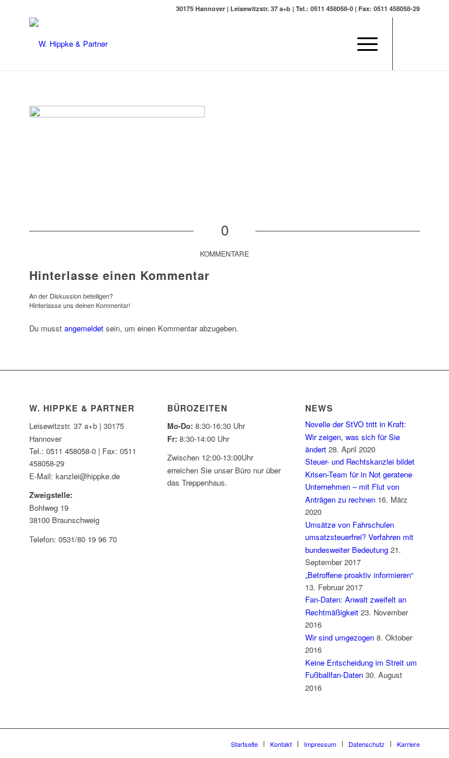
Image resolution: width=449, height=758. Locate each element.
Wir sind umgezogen (339, 637)
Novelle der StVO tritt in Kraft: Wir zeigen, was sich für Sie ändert (355, 436)
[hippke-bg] (68, 44)
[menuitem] (334, 44)
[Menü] (362, 44)
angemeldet (83, 328)
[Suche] (334, 44)
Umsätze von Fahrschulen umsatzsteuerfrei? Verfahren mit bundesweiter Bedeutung (359, 537)
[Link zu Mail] (411, 44)
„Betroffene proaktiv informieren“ (359, 574)
